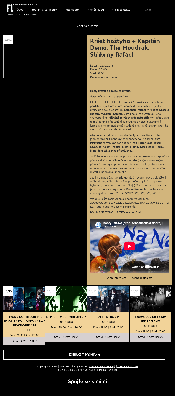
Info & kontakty (120, 9)
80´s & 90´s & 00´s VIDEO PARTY (76, 369)
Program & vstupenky (44, 9)
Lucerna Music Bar (107, 369)
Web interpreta (116, 277)
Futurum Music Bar (127, 366)
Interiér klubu (95, 9)
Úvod (20, 9)
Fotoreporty (72, 9)
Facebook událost (141, 277)
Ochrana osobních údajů (102, 366)
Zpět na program (87, 25)
